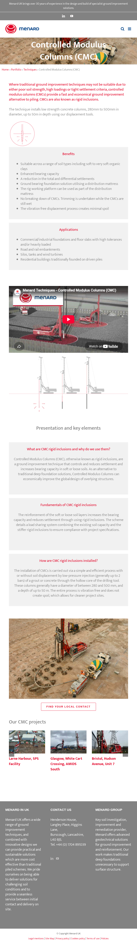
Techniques (30, 69)
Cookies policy (78, 938)
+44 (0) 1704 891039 (71, 845)
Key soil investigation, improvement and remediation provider (111, 825)
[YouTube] (57, 858)
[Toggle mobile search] (122, 29)
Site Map (49, 938)
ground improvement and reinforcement (113, 847)
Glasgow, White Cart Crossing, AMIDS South (68, 742)
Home (5, 69)
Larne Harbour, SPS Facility (27, 742)
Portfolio (16, 69)
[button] (11, 751)
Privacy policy (62, 938)
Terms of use (93, 938)
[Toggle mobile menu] (130, 29)
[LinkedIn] (51, 858)
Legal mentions (36, 938)
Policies (105, 938)
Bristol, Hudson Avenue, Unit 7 (110, 742)
